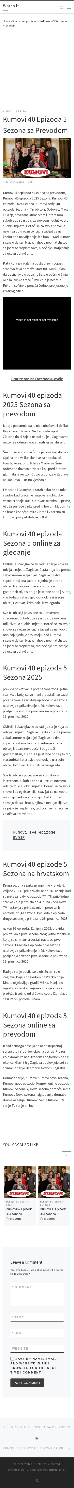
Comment (22, 1287)
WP (22, 1469)
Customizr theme (56, 1469)
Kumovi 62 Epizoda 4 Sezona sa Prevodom (19, 1213)
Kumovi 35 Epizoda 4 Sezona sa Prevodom (53, 1213)
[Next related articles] (66, 1155)
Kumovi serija (20, 21)
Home (6, 21)
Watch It (29, 1464)
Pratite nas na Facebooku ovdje (37, 378)
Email (18, 1333)
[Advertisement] (37, 71)
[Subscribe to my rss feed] (37, 1480)
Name (18, 1317)
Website (20, 1348)
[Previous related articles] (57, 1155)
